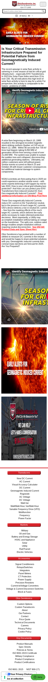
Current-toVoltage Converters (25, 586)
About (24, 610)
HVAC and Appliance (25, 540)
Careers (25, 625)
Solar (24, 543)
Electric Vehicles (25, 552)
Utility (24, 546)
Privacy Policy (24, 628)
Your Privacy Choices (21, 674)
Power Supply (24, 579)
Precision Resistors (24, 583)
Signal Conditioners (24, 564)
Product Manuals (25, 644)
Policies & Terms (25, 650)
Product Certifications (25, 662)
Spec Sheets (25, 647)
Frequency (25, 515)
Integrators (25, 570)
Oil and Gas (24, 534)
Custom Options (24, 604)
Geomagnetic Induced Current (25, 491)
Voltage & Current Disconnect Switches (24, 589)
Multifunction (25, 512)
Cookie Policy (24, 632)
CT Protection (24, 576)
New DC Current (25, 478)
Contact (24, 616)
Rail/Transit (24, 549)
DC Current (24, 488)
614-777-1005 (26, 7)
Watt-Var (25, 503)
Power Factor (24, 518)
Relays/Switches (25, 567)
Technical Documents (25, 622)
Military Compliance (24, 656)
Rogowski (24, 494)
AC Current (24, 481)
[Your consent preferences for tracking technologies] (4, 677)
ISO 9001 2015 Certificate (25, 653)
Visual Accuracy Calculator (24, 484)
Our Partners (25, 613)
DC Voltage (24, 500)
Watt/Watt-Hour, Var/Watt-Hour (25, 506)
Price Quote (24, 619)
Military (24, 530)
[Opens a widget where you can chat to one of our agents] (38, 677)
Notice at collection (13, 678)
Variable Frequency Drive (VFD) (24, 509)
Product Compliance (24, 659)
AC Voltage (24, 497)
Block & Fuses (25, 592)
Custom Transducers (25, 607)
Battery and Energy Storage (25, 537)
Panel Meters (24, 573)
